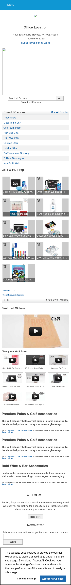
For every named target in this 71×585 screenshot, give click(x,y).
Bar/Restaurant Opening (16, 153)
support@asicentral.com (35, 43)
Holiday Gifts (10, 148)
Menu (11, 4)
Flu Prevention (11, 137)
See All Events (59, 112)
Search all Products (31, 102)
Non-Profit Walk (11, 163)
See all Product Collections (13, 294)
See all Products (9, 290)
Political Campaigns (13, 158)
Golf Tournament (12, 127)
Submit (13, 541)
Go (59, 98)
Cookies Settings (26, 578)
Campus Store (10, 142)
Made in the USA (12, 122)
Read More (7, 432)
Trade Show (9, 117)
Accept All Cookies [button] (53, 578)
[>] (8, 299)
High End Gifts (10, 132)
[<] (5, 299)
